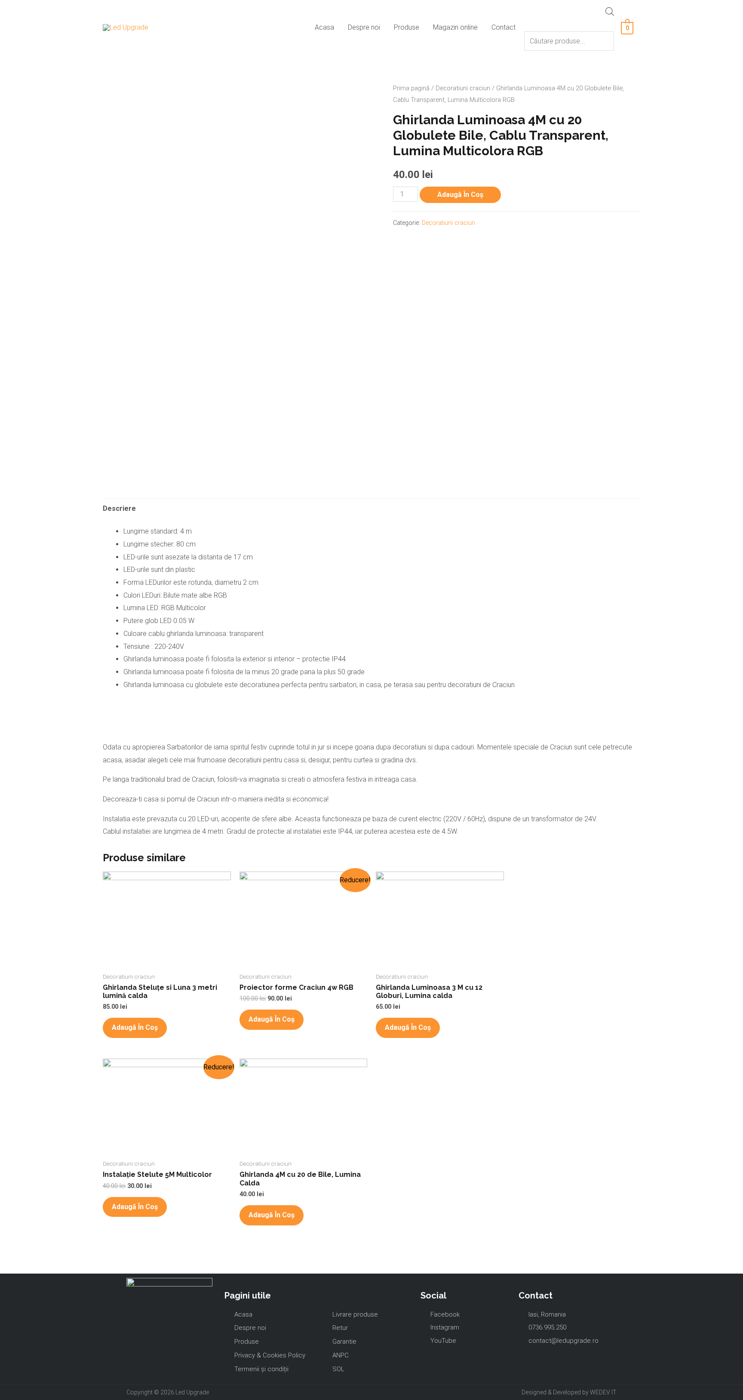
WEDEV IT (603, 1392)
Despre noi (364, 27)
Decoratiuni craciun (463, 88)
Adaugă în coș (460, 194)
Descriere (119, 508)
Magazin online (455, 27)
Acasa (324, 27)
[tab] (119, 509)
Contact (503, 27)
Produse (406, 27)
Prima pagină (411, 88)
